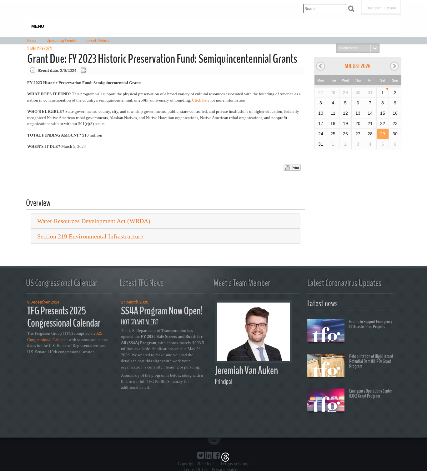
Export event (84, 70)
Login (390, 8)
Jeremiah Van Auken (246, 370)
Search (351, 8)
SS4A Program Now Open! (162, 310)
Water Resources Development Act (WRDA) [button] (93, 221)
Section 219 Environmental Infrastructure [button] (90, 236)
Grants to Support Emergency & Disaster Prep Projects (370, 324)
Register (373, 8)
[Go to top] (215, 441)
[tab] (165, 221)
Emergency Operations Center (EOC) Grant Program (370, 393)
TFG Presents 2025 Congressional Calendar (63, 316)
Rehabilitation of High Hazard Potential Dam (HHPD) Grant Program (371, 361)
